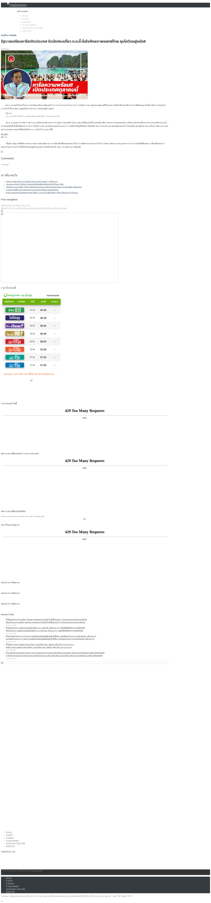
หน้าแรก (25, 16)
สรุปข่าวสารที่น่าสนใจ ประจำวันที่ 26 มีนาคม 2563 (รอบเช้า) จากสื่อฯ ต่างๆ (32, 182)
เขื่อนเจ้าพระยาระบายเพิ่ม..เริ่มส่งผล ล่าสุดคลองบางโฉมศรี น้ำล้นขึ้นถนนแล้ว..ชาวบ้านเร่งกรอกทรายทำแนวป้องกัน (45, 622)
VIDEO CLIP (26, 31)
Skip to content (22, 11)
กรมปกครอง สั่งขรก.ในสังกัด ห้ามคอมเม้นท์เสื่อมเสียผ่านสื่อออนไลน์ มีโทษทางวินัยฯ (35, 184)
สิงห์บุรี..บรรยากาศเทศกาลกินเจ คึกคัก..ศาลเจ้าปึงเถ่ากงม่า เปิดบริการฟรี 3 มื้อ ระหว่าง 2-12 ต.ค (39, 647)
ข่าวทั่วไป (25, 19)
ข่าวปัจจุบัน (26, 22)
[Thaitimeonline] (16, 4)
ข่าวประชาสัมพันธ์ (29, 25)
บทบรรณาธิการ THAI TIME (32, 28)
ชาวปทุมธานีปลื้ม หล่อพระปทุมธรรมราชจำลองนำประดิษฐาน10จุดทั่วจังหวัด (32, 190)
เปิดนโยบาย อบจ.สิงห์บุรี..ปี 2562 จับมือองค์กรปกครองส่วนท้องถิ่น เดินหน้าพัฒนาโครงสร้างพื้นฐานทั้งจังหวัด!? (44, 187)
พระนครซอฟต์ (37, 871)
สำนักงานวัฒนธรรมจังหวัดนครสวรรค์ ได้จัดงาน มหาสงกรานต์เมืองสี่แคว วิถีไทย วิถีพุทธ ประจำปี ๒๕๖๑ (42, 193)
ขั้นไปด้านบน (5, 873)
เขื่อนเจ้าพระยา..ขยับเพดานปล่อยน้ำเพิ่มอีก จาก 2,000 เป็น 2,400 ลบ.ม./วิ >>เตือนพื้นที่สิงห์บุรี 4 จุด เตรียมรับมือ (44, 631)
